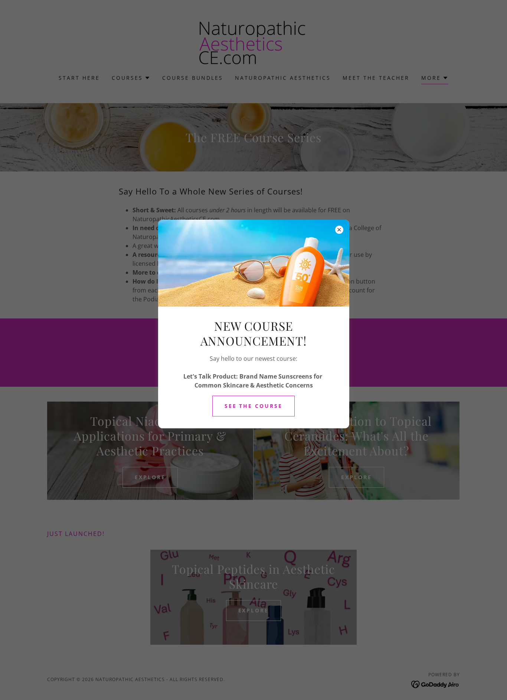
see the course (254, 405)
